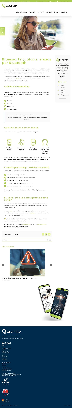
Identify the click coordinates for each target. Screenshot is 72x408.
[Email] (49, 234)
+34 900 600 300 (6, 367)
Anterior (5, 240)
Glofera (11, 211)
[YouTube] (8, 343)
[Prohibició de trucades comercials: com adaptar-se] (27, 262)
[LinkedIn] (46, 234)
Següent (49, 240)
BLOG (3, 355)
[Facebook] (43, 234)
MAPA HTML (4, 358)
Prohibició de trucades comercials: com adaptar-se (19, 278)
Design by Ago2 (67, 405)
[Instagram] (5, 343)
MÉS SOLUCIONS (5, 354)
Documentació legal (15, 405)
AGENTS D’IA (4, 349)
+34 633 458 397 (9, 369)
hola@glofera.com (64, 95)
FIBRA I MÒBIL (5, 351)
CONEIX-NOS (4, 356)
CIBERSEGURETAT (5, 352)
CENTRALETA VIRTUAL (6, 348)
